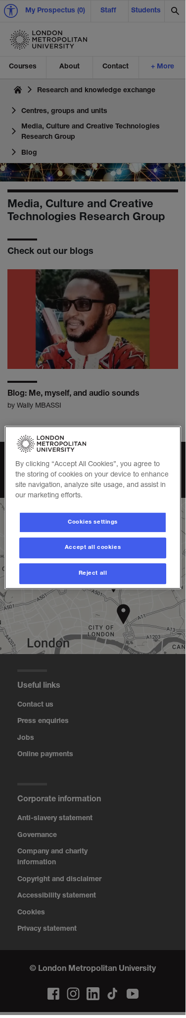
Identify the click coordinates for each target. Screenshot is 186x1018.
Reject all (93, 573)
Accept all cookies (93, 548)
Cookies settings (93, 522)
